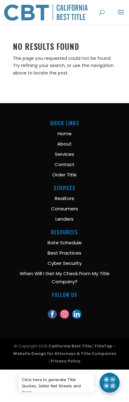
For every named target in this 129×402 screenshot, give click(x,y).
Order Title (64, 174)
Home (65, 133)
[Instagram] (64, 310)
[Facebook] (52, 310)
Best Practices (64, 253)
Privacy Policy (65, 361)
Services (64, 154)
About (64, 144)
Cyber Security (65, 263)
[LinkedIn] (76, 310)
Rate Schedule (65, 242)
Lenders (64, 219)
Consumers (64, 208)
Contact (64, 164)
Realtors (64, 198)
